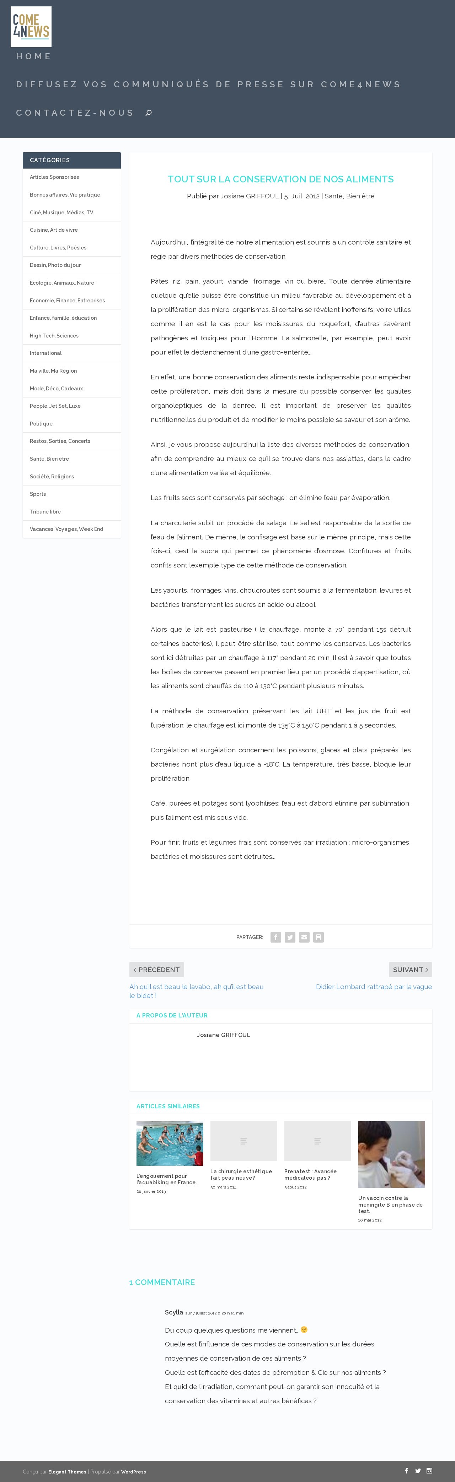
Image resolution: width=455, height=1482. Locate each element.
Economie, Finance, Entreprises (67, 300)
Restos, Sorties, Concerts (60, 441)
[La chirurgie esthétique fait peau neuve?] (243, 1141)
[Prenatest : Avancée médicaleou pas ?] (317, 1141)
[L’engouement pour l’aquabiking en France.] (169, 1143)
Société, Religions (52, 476)
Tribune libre (45, 512)
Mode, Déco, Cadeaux (56, 388)
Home (34, 57)
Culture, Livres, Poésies (58, 248)
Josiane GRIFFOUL (249, 196)
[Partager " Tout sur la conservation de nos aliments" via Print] (318, 937)
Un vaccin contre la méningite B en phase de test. (390, 1204)
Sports (38, 494)
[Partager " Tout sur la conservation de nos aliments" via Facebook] (276, 937)
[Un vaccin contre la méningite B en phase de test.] (391, 1154)
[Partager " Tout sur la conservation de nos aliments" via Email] (304, 937)
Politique (41, 424)
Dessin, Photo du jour (55, 265)
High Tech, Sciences (54, 336)
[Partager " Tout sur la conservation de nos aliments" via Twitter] (290, 937)
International (45, 353)
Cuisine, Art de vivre (54, 230)
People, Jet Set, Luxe (55, 406)
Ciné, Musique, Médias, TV (61, 212)
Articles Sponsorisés (54, 177)
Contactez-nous (75, 114)
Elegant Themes (67, 1472)
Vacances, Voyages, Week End (66, 529)
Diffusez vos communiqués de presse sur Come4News (209, 85)
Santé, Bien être (350, 196)
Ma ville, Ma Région (53, 371)
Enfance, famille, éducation (63, 318)
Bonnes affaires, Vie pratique (65, 195)
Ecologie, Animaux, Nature (62, 283)
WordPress (133, 1472)
